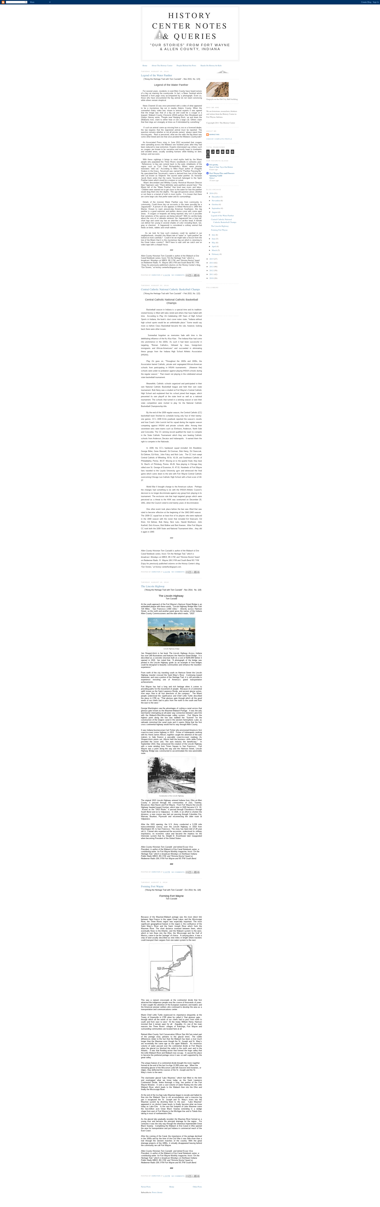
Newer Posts (146, 1186)
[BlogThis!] (189, 275)
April (214, 246)
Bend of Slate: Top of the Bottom (221, 167)
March (214, 250)
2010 (211, 278)
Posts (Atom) (157, 1192)
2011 (211, 274)
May (214, 242)
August (215, 212)
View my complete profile (219, 139)
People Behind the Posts (186, 65)
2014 (211, 262)
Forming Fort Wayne (152, 886)
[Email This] (187, 275)
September (216, 208)
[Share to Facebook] (195, 275)
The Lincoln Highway (153, 586)
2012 (211, 270)
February (215, 254)
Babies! (212, 178)
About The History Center (162, 65)
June (214, 238)
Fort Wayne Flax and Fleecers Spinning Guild (221, 174)
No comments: (179, 275)
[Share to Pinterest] (198, 275)
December (216, 196)
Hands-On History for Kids (211, 65)
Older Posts (197, 1186)
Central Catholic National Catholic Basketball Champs (170, 289)
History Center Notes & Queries (190, 25)
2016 (211, 193)
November (216, 200)
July (214, 234)
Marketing (214, 134)
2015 (211, 258)
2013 (211, 266)
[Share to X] (192, 275)
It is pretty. (213, 164)
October (215, 204)
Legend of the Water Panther (156, 75)
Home (144, 65)
